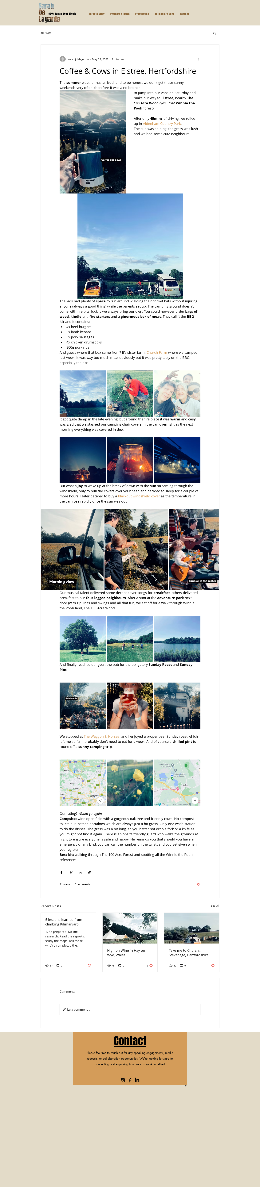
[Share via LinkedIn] (80, 872)
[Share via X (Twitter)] (71, 872)
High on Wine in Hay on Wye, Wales (126, 952)
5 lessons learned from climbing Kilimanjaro (63, 921)
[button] (214, 33)
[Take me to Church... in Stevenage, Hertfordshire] (191, 928)
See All (215, 905)
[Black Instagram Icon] (122, 1080)
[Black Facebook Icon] (130, 1080)
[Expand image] (83, 393)
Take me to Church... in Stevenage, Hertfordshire (188, 952)
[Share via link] (89, 872)
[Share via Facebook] (61, 872)
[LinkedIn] (137, 1080)
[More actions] (198, 59)
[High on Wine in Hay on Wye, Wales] (130, 928)
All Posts (46, 33)
